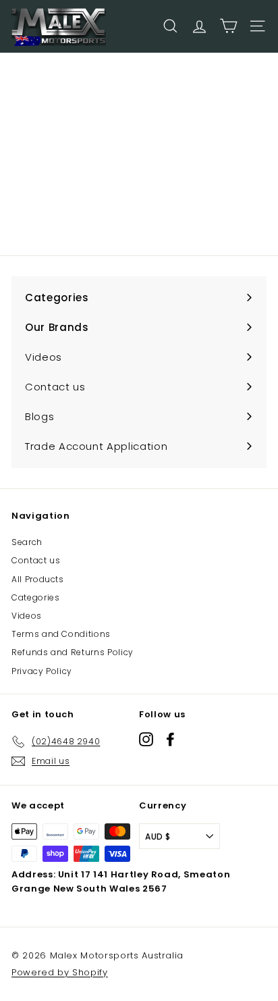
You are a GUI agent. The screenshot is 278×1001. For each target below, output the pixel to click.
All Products (37, 579)
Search (27, 542)
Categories (35, 597)
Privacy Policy (41, 671)
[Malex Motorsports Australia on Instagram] (146, 739)
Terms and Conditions (61, 634)
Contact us (36, 560)
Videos (26, 615)
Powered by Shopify (59, 972)
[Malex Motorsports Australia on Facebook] (170, 739)
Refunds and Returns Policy (72, 652)
